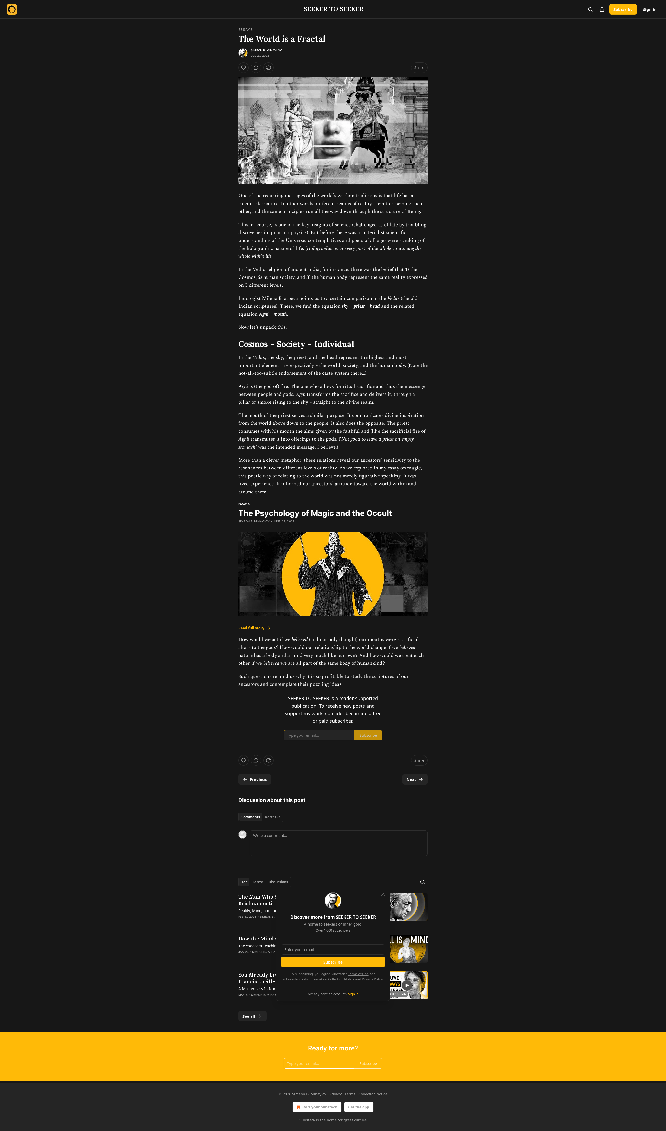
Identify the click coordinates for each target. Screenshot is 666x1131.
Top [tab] (244, 882)
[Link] (231, 344)
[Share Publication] (602, 9)
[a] (407, 985)
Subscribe (623, 9)
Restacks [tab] (272, 817)
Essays (245, 29)
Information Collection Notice (331, 979)
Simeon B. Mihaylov (266, 50)
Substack (307, 1119)
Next (411, 779)
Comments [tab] (250, 817)
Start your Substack (319, 1106)
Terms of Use (358, 974)
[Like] (243, 67)
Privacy (335, 1093)
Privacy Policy (372, 979)
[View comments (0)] (256, 67)
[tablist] (260, 817)
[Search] (590, 9)
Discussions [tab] (278, 882)
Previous (258, 779)
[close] (383, 894)
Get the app (358, 1106)
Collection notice (372, 1093)
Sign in (650, 9)
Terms (350, 1093)
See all (248, 1016)
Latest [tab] (258, 882)
